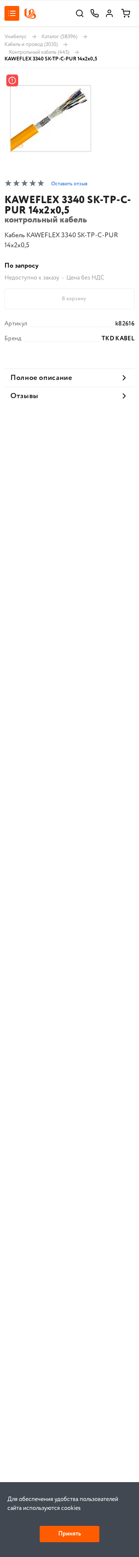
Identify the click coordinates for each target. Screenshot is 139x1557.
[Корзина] (126, 13)
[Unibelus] (30, 13)
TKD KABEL (118, 339)
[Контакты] (94, 13)
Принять (69, 1534)
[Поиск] (79, 13)
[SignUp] (109, 13)
